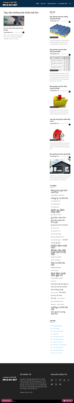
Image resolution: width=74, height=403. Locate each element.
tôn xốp (53, 298)
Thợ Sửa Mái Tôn (8, 32)
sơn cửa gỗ (56, 328)
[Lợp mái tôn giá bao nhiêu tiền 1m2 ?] (60, 133)
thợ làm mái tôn (55, 270)
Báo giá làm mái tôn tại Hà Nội (60, 154)
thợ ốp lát (55, 334)
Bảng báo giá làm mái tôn (59, 191)
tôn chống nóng (57, 290)
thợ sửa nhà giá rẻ (58, 350)
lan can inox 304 (55, 228)
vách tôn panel (60, 304)
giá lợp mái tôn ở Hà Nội (59, 225)
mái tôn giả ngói (55, 243)
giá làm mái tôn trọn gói (58, 221)
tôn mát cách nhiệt (56, 295)
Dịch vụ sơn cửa (57, 353)
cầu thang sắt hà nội (55, 201)
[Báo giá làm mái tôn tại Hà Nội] (60, 166)
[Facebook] (56, 380)
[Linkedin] (64, 380)
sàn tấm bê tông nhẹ (56, 260)
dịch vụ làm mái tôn (58, 211)
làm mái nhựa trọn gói (56, 234)
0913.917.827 (6, 400)
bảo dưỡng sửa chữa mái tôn (57, 195)
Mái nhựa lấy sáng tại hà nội (57, 237)
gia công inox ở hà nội (56, 214)
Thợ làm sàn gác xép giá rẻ (57, 278)
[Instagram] (60, 380)
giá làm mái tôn (58, 217)
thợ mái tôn (53, 281)
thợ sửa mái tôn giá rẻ (59, 284)
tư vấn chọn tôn (61, 298)
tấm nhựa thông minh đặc (57, 301)
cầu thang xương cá (55, 204)
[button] (70, 4)
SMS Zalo (68, 400)
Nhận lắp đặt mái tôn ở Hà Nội (58, 252)
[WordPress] (56, 384)
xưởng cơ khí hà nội (59, 308)
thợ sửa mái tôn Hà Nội (59, 287)
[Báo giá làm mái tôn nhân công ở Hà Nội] (60, 100)
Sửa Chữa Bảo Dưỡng (9, 25)
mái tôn (65, 240)
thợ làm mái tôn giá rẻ (58, 274)
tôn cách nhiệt (54, 292)
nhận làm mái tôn (59, 246)
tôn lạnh (62, 292)
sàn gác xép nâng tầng (56, 257)
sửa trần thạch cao (58, 339)
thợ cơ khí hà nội (58, 264)
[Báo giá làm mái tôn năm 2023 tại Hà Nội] (60, 63)
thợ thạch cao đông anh (60, 345)
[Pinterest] (68, 380)
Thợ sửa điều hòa (58, 347)
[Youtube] (60, 384)
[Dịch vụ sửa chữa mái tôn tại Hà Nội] (14, 21)
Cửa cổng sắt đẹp (55, 207)
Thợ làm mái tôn (57, 342)
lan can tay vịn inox (55, 231)
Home (37, 3)
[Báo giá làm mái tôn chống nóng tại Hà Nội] (60, 30)
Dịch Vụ (43, 3)
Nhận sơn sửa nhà (58, 331)
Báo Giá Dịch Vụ (52, 3)
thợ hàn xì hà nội (56, 267)
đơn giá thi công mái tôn (58, 313)
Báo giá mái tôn (57, 326)
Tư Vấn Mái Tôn (62, 3)
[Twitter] (51, 384)
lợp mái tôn (23, 387)
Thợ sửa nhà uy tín (58, 336)
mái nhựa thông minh (56, 240)
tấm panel (53, 304)
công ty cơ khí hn (59, 198)
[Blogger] (51, 380)
